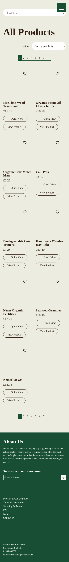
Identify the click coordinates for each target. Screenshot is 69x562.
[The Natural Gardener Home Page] (10, 539)
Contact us (8, 517)
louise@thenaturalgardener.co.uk (18, 555)
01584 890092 (9, 551)
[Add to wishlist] (25, 73)
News (6, 514)
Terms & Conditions (13, 502)
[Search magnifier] (62, 12)
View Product (14, 127)
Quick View (17, 118)
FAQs (6, 510)
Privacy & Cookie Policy (16, 498)
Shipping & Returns (13, 506)
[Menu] (61, 7)
